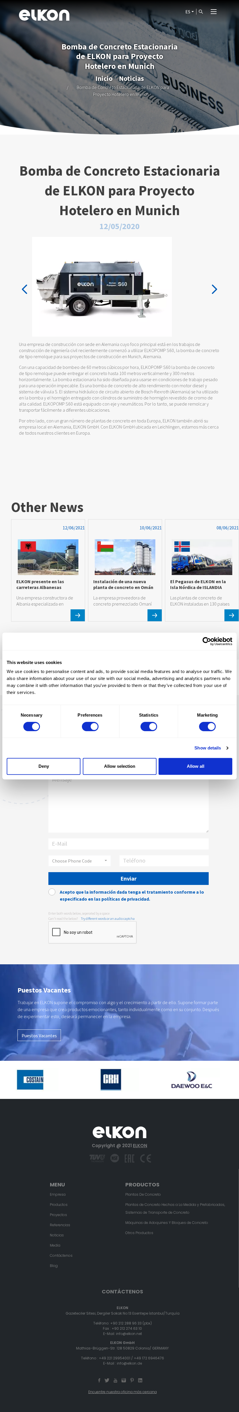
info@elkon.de (129, 1363)
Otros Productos (139, 1232)
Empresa (58, 1194)
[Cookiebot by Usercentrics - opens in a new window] (206, 641)
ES (187, 12)
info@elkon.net (129, 1333)
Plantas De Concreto (143, 1194)
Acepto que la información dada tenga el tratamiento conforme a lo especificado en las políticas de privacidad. (132, 895)
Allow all (195, 766)
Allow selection (119, 766)
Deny (43, 766)
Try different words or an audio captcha (108, 918)
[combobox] (79, 860)
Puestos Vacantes (39, 1035)
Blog (54, 1265)
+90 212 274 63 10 (127, 1328)
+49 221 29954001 (114, 1358)
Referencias (60, 1224)
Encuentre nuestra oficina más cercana (122, 1391)
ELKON (140, 1146)
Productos (59, 1204)
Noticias (131, 78)
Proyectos (58, 1214)
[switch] (90, 726)
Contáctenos (61, 1255)
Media (55, 1245)
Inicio (104, 78)
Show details (207, 747)
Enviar (128, 878)
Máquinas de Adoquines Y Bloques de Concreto (166, 1222)
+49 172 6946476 (149, 1358)
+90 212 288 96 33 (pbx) (131, 1323)
